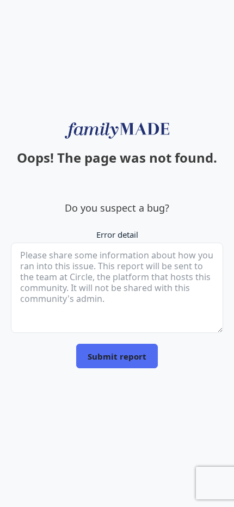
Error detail (117, 234)
